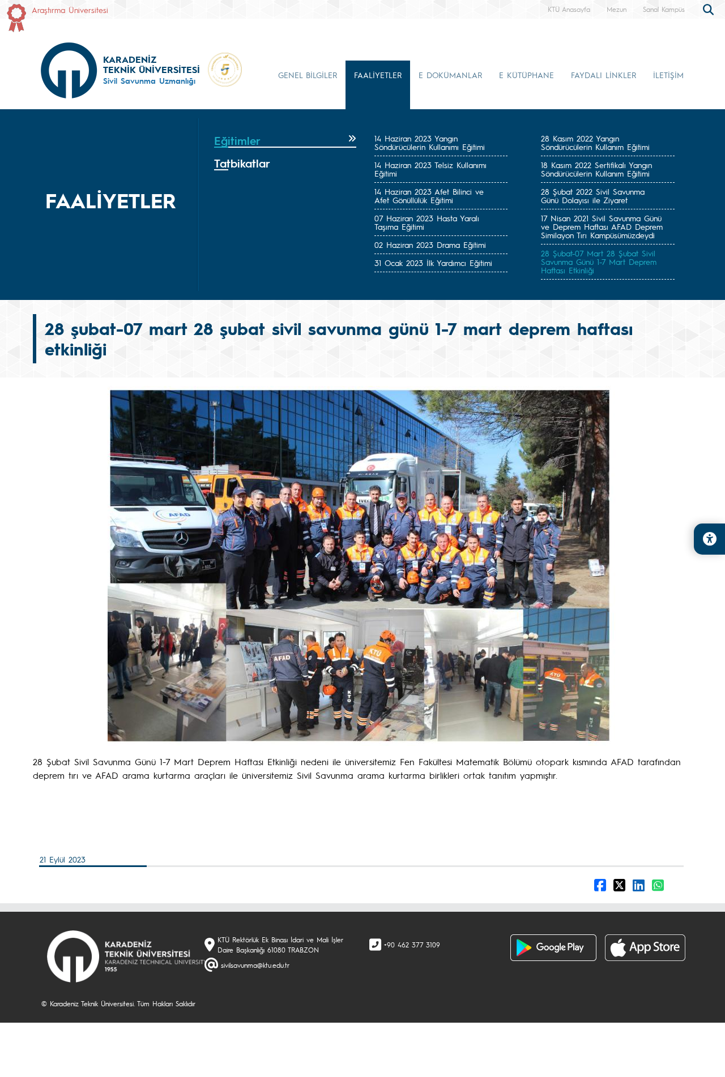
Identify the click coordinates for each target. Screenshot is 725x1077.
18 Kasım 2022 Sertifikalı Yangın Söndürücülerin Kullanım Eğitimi (596, 169)
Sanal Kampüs (664, 9)
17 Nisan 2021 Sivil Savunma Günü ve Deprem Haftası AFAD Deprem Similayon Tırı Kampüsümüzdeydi (602, 226)
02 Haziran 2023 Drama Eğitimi (430, 244)
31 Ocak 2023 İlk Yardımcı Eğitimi (433, 263)
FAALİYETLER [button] (378, 75)
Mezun (616, 9)
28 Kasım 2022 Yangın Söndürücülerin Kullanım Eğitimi (595, 142)
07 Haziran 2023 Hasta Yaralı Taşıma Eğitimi (426, 222)
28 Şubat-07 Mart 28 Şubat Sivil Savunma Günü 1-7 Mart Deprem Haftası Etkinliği (598, 261)
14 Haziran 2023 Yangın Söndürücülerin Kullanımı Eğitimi (429, 142)
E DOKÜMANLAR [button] (450, 75)
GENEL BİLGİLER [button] (307, 75)
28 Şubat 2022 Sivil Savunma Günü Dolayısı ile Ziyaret (593, 195)
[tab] (285, 141)
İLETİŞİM (668, 75)
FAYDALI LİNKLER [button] (603, 75)
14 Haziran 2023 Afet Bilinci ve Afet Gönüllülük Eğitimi (429, 195)
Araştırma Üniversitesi (70, 10)
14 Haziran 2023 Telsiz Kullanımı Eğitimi (430, 169)
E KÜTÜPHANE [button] (526, 75)
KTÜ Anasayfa (569, 9)
